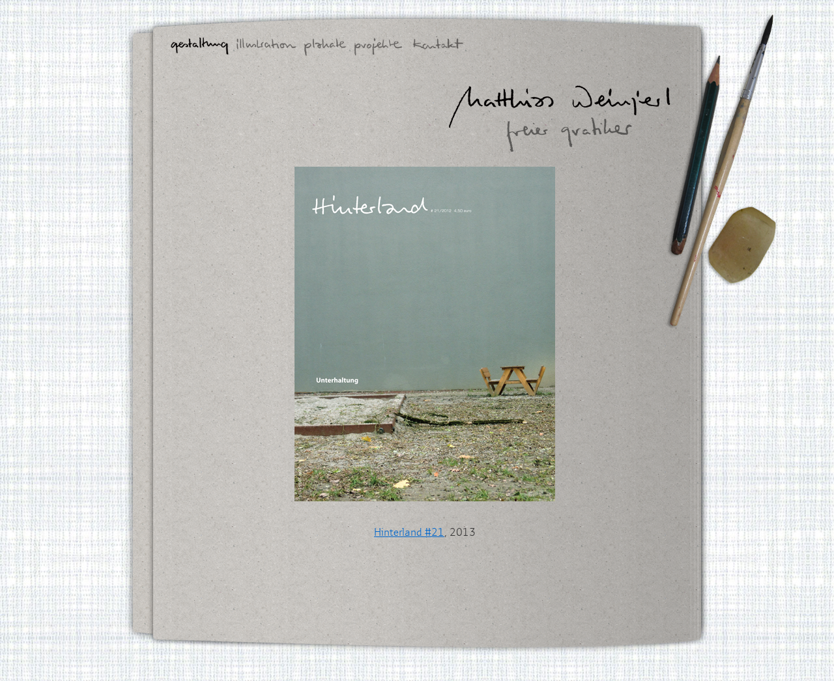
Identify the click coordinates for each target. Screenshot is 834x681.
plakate (325, 47)
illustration (267, 47)
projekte (378, 47)
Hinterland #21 (409, 532)
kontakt (438, 47)
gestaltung (200, 47)
